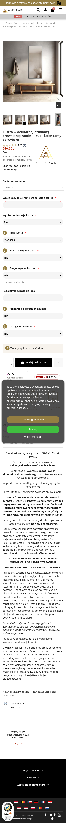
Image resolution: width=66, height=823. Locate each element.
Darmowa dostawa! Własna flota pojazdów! (31, 3)
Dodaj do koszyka (36, 362)
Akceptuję (33, 429)
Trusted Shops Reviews (18, 443)
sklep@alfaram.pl (44, 553)
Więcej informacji (33, 437)
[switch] (8, 818)
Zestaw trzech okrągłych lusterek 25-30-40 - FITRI (18, 734)
